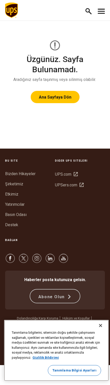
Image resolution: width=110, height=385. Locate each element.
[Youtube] (63, 260)
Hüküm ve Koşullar (76, 318)
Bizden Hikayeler (20, 173)
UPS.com (66, 174)
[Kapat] (100, 325)
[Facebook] (10, 260)
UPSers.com (69, 185)
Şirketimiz (14, 184)
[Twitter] (23, 260)
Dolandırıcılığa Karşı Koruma (37, 318)
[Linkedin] (50, 260)
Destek (11, 224)
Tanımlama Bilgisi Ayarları (74, 370)
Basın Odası (16, 214)
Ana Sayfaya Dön (55, 97)
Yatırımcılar (15, 204)
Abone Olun (52, 296)
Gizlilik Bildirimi (45, 357)
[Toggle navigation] (101, 10)
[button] (91, 10)
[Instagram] (37, 260)
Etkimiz (11, 194)
